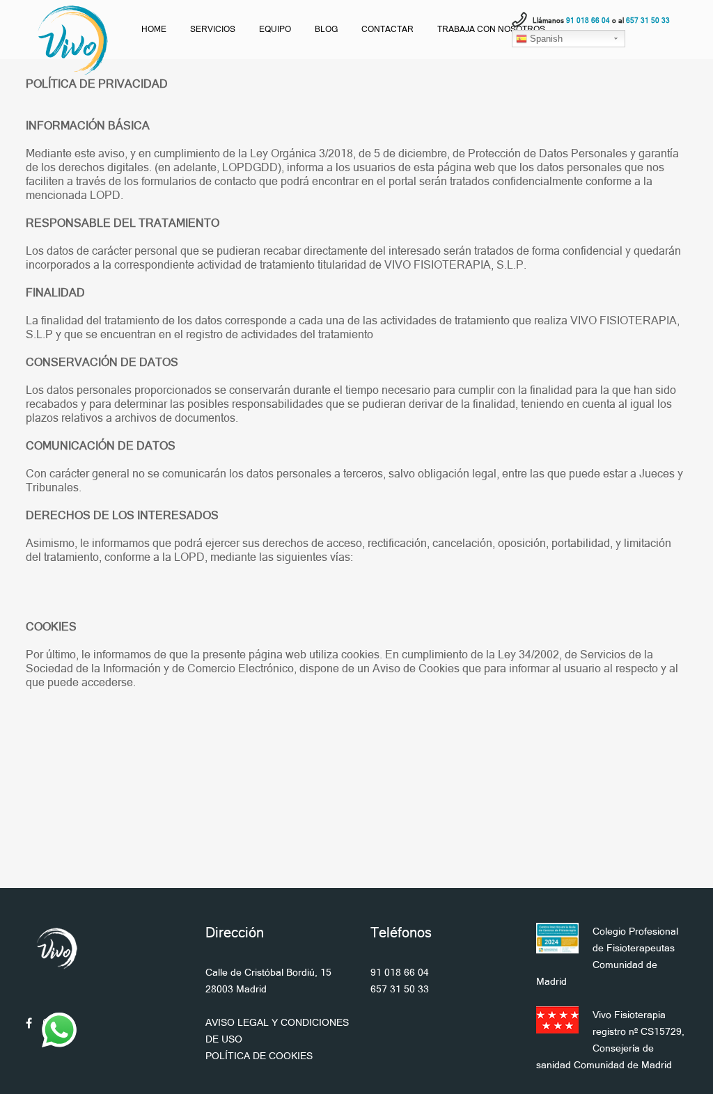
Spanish (545, 38)
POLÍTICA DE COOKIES (259, 1055)
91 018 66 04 (399, 972)
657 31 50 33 (399, 988)
